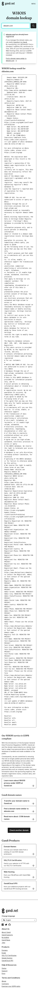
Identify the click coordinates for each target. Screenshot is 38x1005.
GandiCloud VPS (7, 961)
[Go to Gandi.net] (8, 4)
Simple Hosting (7, 958)
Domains (5, 950)
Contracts (5, 984)
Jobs (3, 943)
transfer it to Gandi (20, 42)
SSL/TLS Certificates (9, 955)
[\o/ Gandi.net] (19, 910)
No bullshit (5, 937)
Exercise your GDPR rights (11, 986)
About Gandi (6, 932)
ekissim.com (10, 34)
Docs (3, 973)
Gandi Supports (7, 935)
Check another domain (19, 830)
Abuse (4, 981)
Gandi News (6, 940)
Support (4, 971)
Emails (4, 953)
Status (4, 968)
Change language (8, 916)
